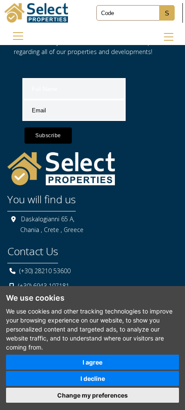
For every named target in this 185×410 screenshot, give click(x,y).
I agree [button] (92, 362)
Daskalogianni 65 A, (47, 219)
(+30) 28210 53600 (45, 271)
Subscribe (48, 136)
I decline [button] (92, 378)
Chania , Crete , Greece (51, 230)
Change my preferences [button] (92, 395)
